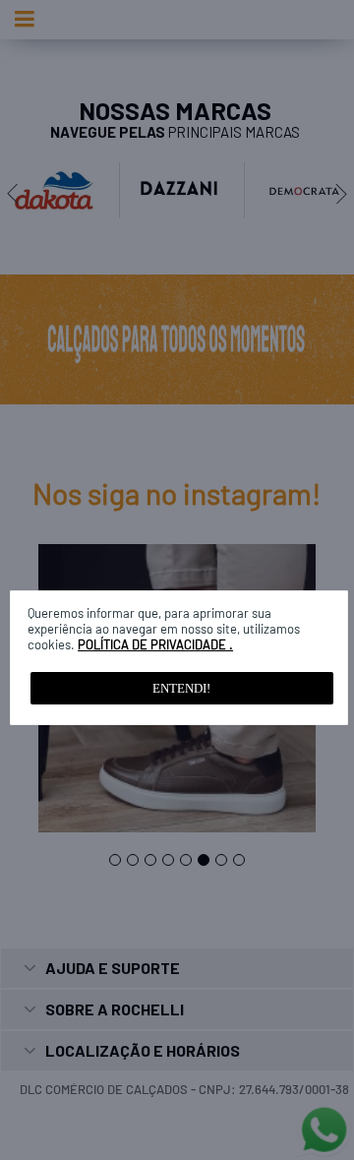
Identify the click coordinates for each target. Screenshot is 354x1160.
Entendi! (181, 688)
